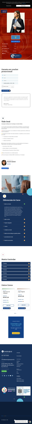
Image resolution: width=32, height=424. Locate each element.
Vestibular (18, 361)
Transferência (19, 365)
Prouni (18, 373)
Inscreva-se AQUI (15, 333)
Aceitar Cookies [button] (23, 5)
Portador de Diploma (20, 363)
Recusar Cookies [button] (8, 5)
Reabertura (18, 366)
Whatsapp (3, 371)
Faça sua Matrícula (14, 41)
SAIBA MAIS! (8, 305)
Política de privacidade (20, 381)
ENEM (18, 362)
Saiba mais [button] (24, 3)
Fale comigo (9, 163)
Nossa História (19, 378)
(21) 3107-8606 (5, 355)
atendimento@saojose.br (8, 359)
